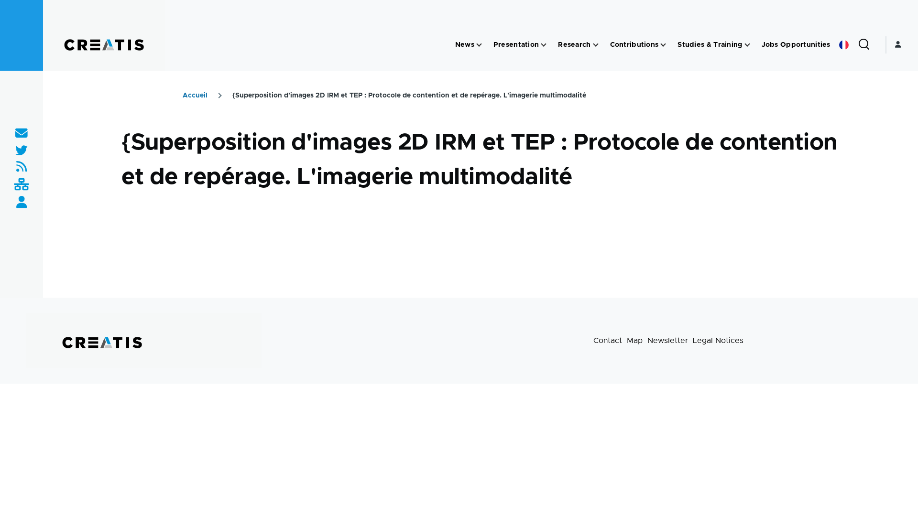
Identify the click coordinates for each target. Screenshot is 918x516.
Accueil (195, 95)
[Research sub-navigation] (596, 45)
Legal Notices (718, 340)
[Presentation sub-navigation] (543, 45)
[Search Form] (864, 45)
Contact (607, 340)
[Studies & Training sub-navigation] (747, 45)
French (844, 45)
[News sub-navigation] (479, 45)
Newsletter (667, 340)
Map (635, 340)
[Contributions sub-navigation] (663, 45)
